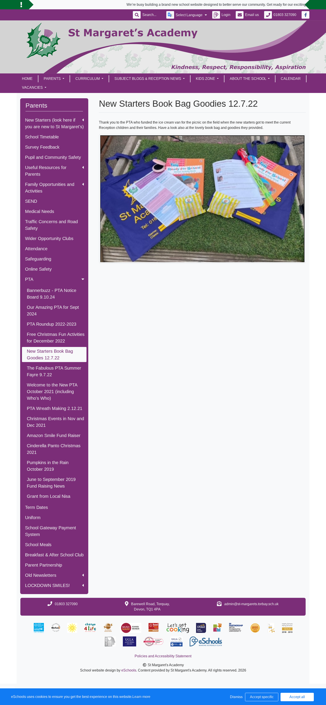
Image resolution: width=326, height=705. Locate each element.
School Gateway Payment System (50, 531)
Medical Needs (39, 211)
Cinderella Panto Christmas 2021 (54, 449)
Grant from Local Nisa (48, 496)
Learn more (141, 697)
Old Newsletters (40, 575)
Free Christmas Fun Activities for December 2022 (55, 337)
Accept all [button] (297, 697)
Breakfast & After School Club (54, 554)
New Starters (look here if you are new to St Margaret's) (54, 123)
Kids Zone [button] (206, 79)
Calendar (291, 79)
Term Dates (36, 507)
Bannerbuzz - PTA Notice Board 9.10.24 (51, 293)
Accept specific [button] (262, 697)
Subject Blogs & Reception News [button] (148, 79)
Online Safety (38, 269)
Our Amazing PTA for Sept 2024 (53, 310)
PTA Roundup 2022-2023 (51, 324)
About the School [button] (248, 79)
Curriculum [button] (88, 79)
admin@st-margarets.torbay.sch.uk (251, 604)
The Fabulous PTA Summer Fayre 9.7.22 (54, 371)
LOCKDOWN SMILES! (47, 585)
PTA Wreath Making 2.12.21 (54, 408)
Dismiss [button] (236, 697)
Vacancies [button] (33, 87)
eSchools (128, 670)
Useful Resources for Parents (46, 171)
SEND (31, 201)
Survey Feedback (42, 147)
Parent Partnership (43, 565)
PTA (29, 279)
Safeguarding (38, 258)
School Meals (38, 544)
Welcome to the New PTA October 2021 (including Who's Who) (52, 391)
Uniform (33, 517)
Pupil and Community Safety (53, 157)
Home (27, 79)
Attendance (36, 248)
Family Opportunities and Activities (49, 187)
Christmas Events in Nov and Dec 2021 (55, 422)
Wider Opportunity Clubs (49, 238)
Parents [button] (53, 79)
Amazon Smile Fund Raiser (54, 435)
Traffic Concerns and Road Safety (51, 225)
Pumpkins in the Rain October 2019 (48, 466)
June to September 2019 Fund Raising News (51, 482)
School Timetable (42, 136)
